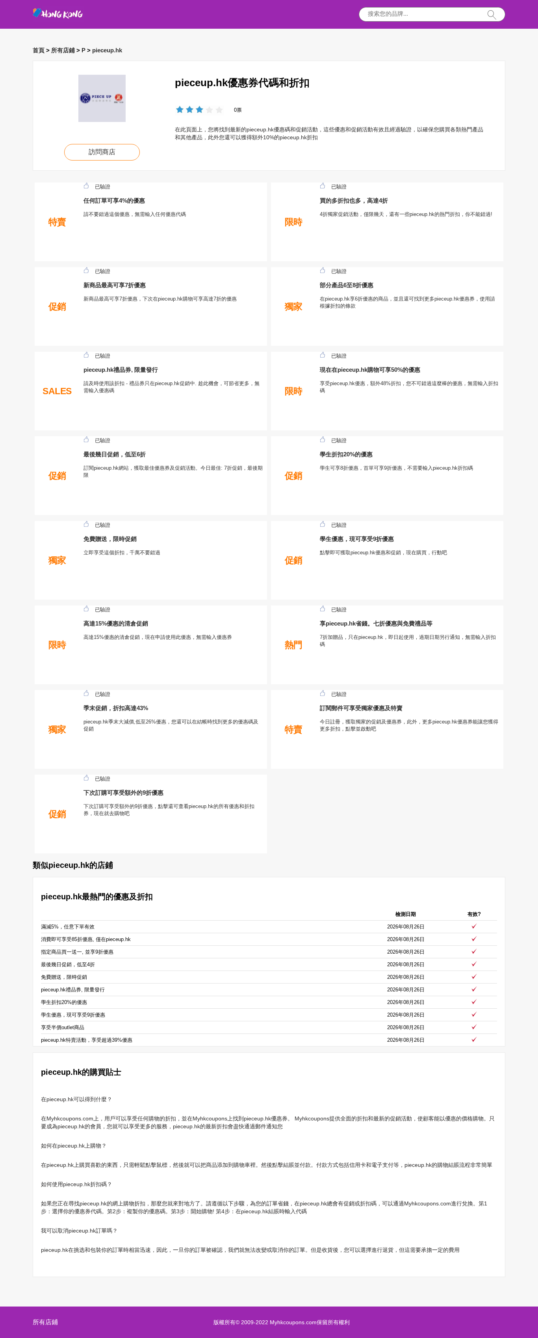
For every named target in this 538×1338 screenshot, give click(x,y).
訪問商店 (102, 152)
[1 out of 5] (180, 110)
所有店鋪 (63, 50)
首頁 (39, 50)
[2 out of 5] (185, 110)
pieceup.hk (107, 50)
